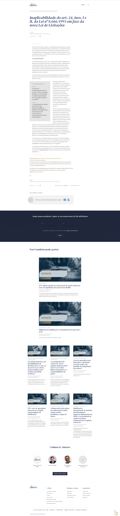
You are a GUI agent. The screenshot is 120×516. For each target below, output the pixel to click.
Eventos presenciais (86, 493)
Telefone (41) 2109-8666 (69, 510)
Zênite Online (85, 491)
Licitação (40, 283)
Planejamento (61, 406)
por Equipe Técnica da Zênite (44, 291)
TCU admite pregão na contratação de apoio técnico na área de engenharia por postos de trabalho (59, 287)
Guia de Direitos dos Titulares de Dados (54, 501)
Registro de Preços (54, 359)
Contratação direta (31, 358)
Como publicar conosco (51, 491)
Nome (42, 223)
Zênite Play (69, 493)
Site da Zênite (49, 493)
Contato (48, 495)
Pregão (44, 283)
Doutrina (31, 32)
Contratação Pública (43, 327)
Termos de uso (49, 497)
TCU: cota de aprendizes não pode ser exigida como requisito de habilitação (37, 411)
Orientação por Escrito (71, 495)
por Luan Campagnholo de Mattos (34, 418)
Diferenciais (85, 497)
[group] (37, 460)
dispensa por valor (41, 181)
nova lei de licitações (56, 181)
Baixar (43, 160)
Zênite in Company (86, 495)
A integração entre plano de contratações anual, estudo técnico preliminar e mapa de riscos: (59, 412)
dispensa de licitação (33, 181)
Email (63, 223)
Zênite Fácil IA (70, 491)
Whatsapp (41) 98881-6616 (81, 510)
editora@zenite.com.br (53, 170)
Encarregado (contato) (51, 503)
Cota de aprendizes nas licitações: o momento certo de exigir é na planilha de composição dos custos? (82, 364)
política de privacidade (72, 230)
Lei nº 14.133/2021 (48, 181)
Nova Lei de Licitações (32, 359)
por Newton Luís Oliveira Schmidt (56, 377)
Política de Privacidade (51, 499)
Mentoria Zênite (70, 497)
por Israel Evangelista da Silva (44, 335)
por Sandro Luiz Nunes (46, 33)
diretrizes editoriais (39, 172)
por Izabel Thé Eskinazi (54, 420)
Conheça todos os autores (60, 473)
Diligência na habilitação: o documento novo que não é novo (59, 331)
